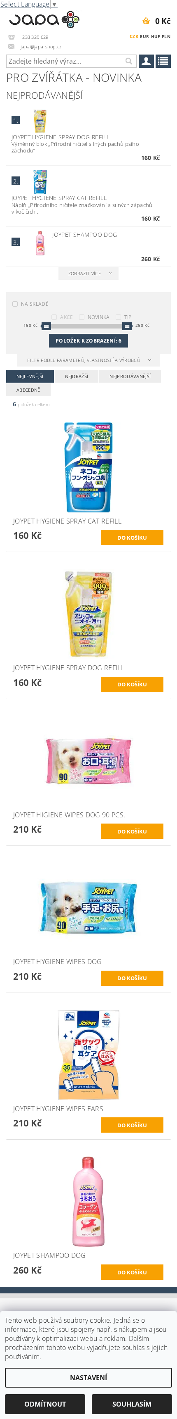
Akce (66, 317)
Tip (128, 317)
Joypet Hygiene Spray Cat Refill (59, 198)
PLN (166, 36)
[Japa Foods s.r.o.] (44, 18)
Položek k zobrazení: (88, 340)
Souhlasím (131, 1404)
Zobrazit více (84, 273)
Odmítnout (45, 1404)
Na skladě (35, 303)
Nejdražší (76, 376)
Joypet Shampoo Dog (84, 234)
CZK (134, 36)
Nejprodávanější (130, 376)
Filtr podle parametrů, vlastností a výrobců (84, 360)
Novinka (99, 317)
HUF (155, 36)
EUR (144, 36)
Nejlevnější (30, 376)
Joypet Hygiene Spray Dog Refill (60, 137)
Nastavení (88, 1377)
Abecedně (28, 390)
